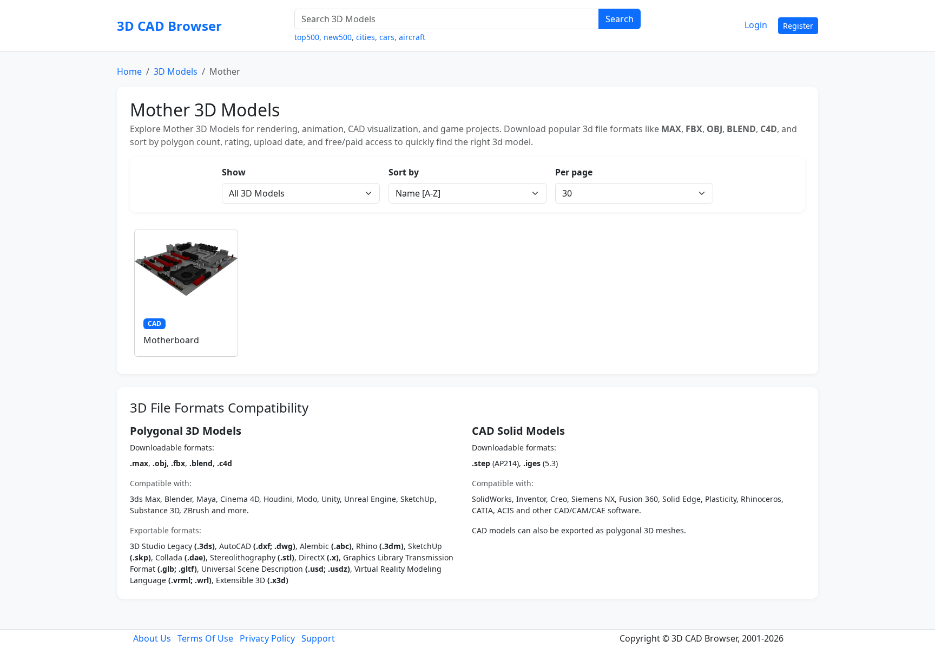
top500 (306, 37)
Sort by (404, 172)
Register (798, 26)
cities (365, 37)
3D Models (175, 71)
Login (756, 25)
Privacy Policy (267, 638)
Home (129, 71)
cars (386, 37)
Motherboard (171, 340)
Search (619, 19)
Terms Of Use (205, 638)
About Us (152, 638)
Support (318, 638)
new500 (338, 37)
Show (234, 172)
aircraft (412, 37)
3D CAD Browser (169, 26)
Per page (573, 172)
